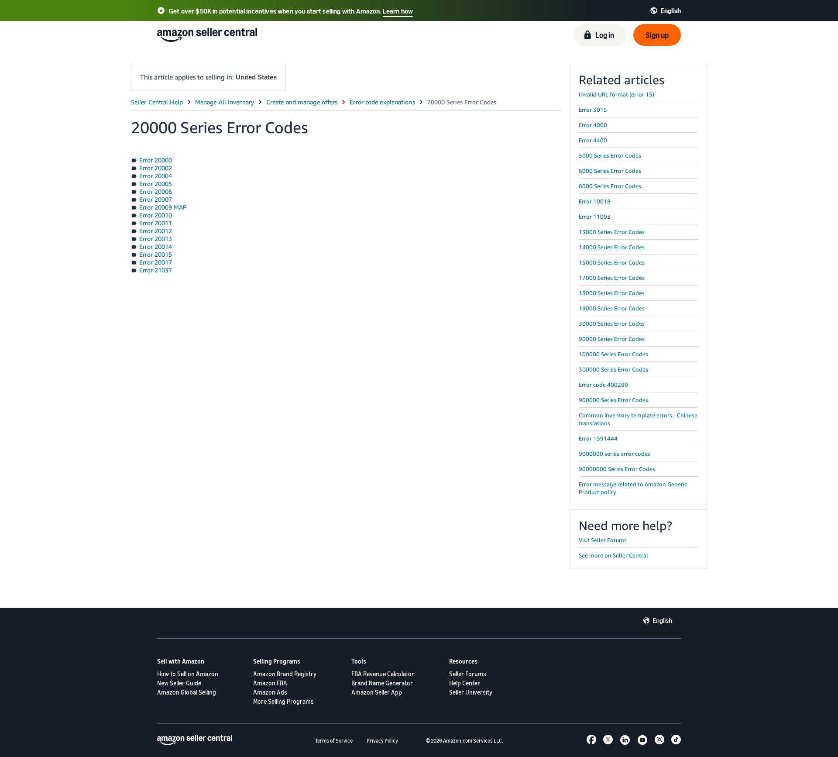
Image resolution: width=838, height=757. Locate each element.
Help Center (464, 683)
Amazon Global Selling (186, 692)
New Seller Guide (179, 683)
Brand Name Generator (382, 683)
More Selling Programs (283, 701)
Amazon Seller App (376, 692)
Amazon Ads (270, 692)
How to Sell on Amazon (187, 674)
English (662, 620)
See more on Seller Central (613, 555)
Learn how (398, 11)
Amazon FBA (270, 683)
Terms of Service (334, 740)
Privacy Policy (382, 740)
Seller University (470, 692)
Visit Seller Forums (603, 540)
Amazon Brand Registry (284, 674)
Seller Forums (467, 674)
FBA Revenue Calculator (382, 674)
